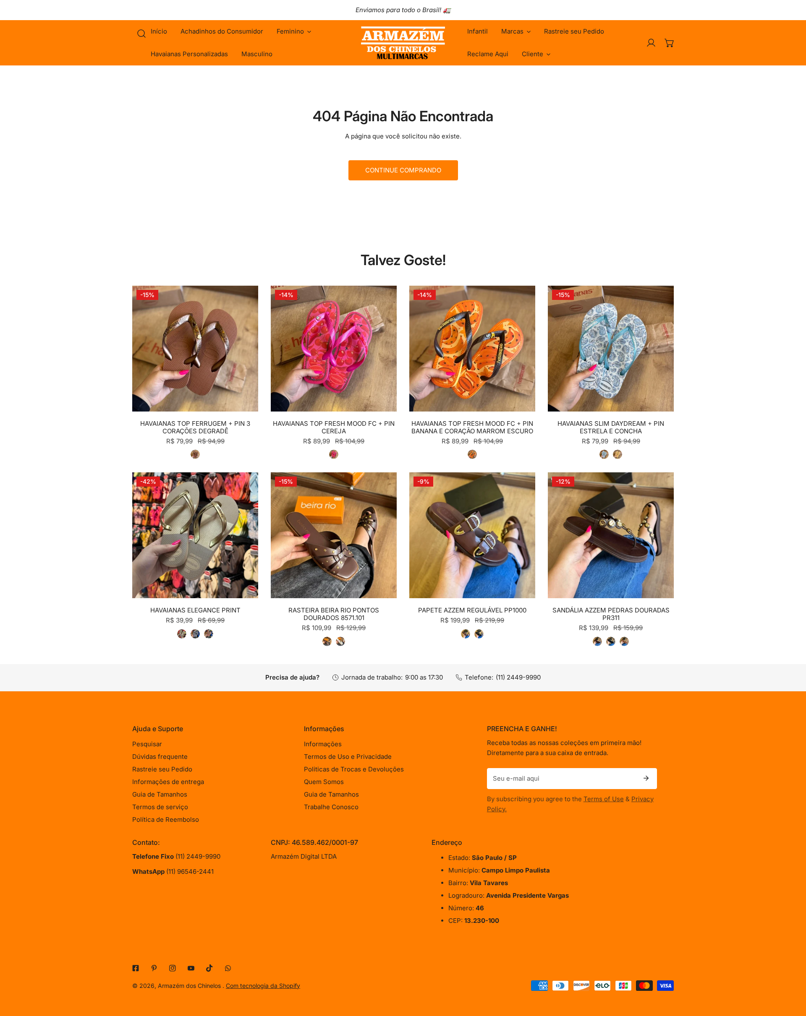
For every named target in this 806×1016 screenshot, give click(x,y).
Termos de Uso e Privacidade (348, 757)
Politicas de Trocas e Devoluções (354, 769)
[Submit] (646, 778)
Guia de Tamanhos (159, 794)
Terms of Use (604, 799)
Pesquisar (147, 744)
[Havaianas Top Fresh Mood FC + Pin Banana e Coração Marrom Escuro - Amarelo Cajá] (472, 454)
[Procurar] (141, 33)
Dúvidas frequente (160, 757)
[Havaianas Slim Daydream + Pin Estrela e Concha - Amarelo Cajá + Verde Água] (617, 454)
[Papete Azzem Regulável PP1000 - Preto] (479, 634)
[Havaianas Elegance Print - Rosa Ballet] (209, 634)
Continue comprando (403, 170)
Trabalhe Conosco (331, 807)
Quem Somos (324, 782)
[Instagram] (172, 968)
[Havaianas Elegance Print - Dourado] (182, 634)
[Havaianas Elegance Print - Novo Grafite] (195, 634)
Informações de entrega (168, 782)
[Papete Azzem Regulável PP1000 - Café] (466, 634)
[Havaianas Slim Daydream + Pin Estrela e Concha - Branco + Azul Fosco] (604, 454)
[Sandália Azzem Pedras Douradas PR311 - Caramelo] (624, 641)
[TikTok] (209, 968)
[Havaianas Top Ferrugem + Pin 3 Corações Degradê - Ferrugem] (195, 454)
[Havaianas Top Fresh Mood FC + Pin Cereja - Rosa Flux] (334, 454)
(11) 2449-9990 (518, 677)
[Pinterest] (154, 968)
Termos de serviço (160, 807)
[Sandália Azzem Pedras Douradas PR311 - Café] (597, 641)
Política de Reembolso (165, 819)
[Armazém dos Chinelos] (403, 42)
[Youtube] (191, 968)
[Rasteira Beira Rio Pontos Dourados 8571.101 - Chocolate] (327, 641)
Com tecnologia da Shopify (263, 985)
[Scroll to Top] (790, 971)
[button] (294, 31)
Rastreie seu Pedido (162, 769)
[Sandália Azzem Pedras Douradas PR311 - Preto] (611, 641)
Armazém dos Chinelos (190, 985)
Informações (323, 744)
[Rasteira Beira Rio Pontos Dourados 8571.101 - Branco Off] (340, 641)
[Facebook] (135, 968)
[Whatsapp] (228, 968)
